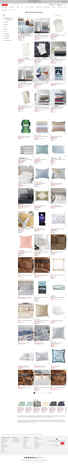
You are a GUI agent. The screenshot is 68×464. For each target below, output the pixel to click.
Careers (36, 440)
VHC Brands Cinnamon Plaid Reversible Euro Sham (25, 275)
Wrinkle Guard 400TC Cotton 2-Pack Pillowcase (58, 35)
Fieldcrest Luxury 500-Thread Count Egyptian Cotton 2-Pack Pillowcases (25, 160)
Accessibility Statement (44, 460)
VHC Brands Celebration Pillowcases (24, 342)
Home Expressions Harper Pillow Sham (40, 159)
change (13, 19)
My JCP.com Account (4, 440)
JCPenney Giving (37, 445)
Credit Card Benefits (15, 441)
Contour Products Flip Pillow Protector (57, 320)
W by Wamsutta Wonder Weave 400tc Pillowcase (41, 137)
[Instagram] (27, 457)
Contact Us (3, 442)
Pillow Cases (24, 434)
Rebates (2, 450)
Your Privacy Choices (29, 460)
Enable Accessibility (64, 1)
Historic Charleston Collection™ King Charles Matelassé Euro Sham (41, 321)
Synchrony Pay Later (4, 446)
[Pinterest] (30, 457)
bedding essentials (30, 416)
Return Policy (3, 444)
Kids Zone (25, 446)
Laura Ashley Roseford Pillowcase (23, 366)
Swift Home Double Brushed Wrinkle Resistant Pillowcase (58, 160)
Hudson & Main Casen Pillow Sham (56, 136)
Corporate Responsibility (38, 444)
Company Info (37, 441)
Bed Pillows (7, 434)
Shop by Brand (37, 446)
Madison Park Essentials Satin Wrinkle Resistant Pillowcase (25, 184)
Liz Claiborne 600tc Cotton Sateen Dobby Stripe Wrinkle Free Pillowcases (41, 60)
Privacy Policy (23, 460)
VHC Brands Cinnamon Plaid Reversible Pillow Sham (58, 388)
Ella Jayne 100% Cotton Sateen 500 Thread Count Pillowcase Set (42, 388)
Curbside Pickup (25, 440)
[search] (48, 5)
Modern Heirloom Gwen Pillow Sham (40, 366)
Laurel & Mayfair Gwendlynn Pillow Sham (57, 228)
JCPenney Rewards (4, 441)
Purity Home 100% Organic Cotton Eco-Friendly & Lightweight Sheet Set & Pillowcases (58, 60)
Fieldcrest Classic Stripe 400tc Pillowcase (24, 205)
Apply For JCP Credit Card (16, 440)
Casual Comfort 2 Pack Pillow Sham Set (24, 228)
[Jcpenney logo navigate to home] (5, 5)
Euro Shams (20, 434)
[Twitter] (25, 457)
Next (50, 392)
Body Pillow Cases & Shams (39, 434)
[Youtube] (32, 457)
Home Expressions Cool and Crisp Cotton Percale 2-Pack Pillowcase (40, 84)
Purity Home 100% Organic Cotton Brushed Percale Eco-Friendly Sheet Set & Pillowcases (41, 36)
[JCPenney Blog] (34, 457)
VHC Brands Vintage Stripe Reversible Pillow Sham (25, 321)
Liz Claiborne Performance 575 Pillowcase (24, 107)
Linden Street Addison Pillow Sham (39, 183)
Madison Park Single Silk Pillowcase (56, 205)
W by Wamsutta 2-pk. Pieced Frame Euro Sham (58, 275)
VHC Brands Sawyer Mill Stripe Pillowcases (25, 297)
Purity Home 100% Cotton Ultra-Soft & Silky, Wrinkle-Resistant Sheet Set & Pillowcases (25, 84)
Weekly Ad (25, 441)
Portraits (24, 444)
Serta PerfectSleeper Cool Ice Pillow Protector (58, 83)
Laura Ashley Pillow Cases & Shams (14, 434)
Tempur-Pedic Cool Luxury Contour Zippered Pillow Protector (41, 298)
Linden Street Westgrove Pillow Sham (57, 183)
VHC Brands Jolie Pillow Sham (39, 342)
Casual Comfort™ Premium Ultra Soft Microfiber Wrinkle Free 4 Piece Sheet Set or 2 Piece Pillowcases (25, 36)
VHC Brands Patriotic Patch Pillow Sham (24, 387)
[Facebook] (28, 457)
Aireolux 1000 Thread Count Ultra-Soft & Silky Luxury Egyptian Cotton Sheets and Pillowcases (41, 108)
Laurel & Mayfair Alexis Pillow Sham (40, 205)
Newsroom (36, 442)
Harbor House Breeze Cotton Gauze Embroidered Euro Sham (56, 343)
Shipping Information (4, 445)
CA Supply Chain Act (36, 460)
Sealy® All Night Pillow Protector (39, 228)
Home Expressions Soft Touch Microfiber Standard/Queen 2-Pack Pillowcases (57, 108)
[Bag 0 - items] (65, 5)
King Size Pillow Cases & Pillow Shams (31, 434)
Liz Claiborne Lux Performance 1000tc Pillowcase (26, 59)
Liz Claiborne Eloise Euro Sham (55, 366)
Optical (24, 445)
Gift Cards (2, 449)
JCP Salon (24, 442)
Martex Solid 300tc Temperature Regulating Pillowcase (57, 298)
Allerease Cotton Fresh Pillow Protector (24, 136)
